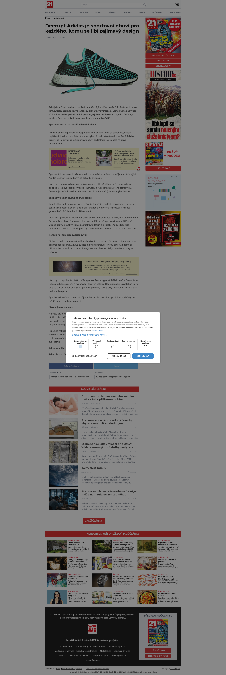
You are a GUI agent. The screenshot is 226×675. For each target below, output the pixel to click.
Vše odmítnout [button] (119, 356)
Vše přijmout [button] (143, 356)
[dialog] (113, 337)
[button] (113, 335)
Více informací (97, 330)
